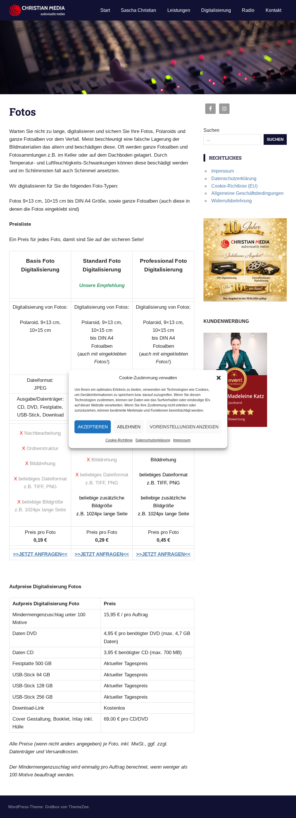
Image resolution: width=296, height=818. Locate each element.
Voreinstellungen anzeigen (184, 426)
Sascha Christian (138, 10)
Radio (248, 10)
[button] (219, 378)
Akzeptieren (93, 426)
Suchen (211, 130)
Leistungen (178, 10)
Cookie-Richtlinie (119, 440)
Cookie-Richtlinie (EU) (234, 186)
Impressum (181, 440)
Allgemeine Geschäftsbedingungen (247, 193)
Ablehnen (128, 426)
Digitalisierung (216, 10)
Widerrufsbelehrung (231, 200)
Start (105, 10)
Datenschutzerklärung (153, 440)
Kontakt (273, 10)
